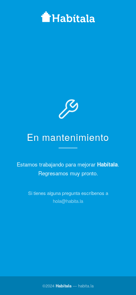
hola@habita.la (68, 201)
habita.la (86, 286)
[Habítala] (68, 17)
